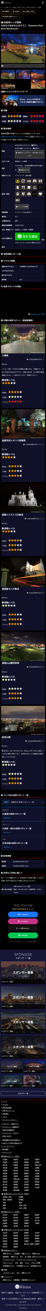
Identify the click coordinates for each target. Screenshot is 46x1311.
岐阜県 (15, 1173)
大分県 (37, 1187)
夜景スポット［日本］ (11, 1156)
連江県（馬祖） (29, 1244)
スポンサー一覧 (23, 1093)
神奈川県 (38, 1165)
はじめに (5, 1104)
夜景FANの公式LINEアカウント (13, 137)
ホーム (4, 1101)
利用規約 (5, 1114)
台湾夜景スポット (9, 1266)
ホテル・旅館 (35, 1263)
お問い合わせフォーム (20, 886)
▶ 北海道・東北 (28, 11)
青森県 (15, 1159)
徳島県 (37, 1182)
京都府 (15, 1176)
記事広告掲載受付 (8, 1130)
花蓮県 (37, 1223)
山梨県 (37, 1168)
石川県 (26, 1170)
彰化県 (37, 1220)
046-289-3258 (24, 1293)
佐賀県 (5, 1187)
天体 (16, 1263)
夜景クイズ (14, 1256)
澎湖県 (5, 1226)
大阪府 (5, 1176)
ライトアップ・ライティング (26, 1260)
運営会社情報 (6, 1108)
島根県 (37, 1179)
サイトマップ (6, 1152)
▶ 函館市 (6, 11)
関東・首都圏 (7, 1199)
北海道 (5, 1159)
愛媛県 (15, 1184)
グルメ (27, 1263)
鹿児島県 (16, 1190)
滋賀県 (37, 1176)
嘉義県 (37, 1238)
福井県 (37, 1170)
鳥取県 (26, 1179)
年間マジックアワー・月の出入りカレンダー (30, 154)
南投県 (5, 1223)
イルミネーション (9, 1260)
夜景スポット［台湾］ (11, 1212)
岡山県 (5, 1182)
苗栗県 (15, 1223)
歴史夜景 (28, 175)
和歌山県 (16, 1179)
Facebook (24, 914)
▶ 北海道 (16, 11)
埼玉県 (5, 1168)
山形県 (15, 1162)
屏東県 (15, 1220)
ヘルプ (4, 1117)
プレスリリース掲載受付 (10, 1127)
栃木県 (5, 1165)
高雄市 (5, 1220)
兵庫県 (26, 1176)
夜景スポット (7, 1253)
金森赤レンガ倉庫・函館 (23, 230)
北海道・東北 (7, 1197)
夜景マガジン (7, 1280)
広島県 (15, 1182)
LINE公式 (24, 935)
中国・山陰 (22, 1205)
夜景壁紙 (17, 1280)
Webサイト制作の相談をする (12, 1143)
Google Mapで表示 (38, 314)
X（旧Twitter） (24, 928)
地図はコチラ (24, 170)
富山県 (15, 1170)
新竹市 (5, 1217)
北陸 (4, 1202)
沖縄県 (26, 1190)
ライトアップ (19, 175)
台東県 (26, 1220)
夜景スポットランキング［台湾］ (17, 1230)
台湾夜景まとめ (35, 1266)
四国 (4, 1208)
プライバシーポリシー (9, 1120)
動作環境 (5, 1149)
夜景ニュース (26, 1253)
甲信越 (21, 1199)
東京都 (26, 1165)
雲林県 (26, 1238)
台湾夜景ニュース (23, 1266)
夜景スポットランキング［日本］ (17, 1194)
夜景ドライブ (26, 1273)
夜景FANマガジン (10, 1250)
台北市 (5, 1215)
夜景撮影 (6, 1256)
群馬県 (15, 1165)
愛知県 (5, 1173)
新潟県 (26, 1168)
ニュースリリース (8, 1146)
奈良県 (5, 1179)
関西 (4, 1205)
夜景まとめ (36, 1253)
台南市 (37, 1217)
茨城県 (37, 1162)
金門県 (15, 1226)
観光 (21, 1263)
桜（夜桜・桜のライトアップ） (35, 1256)
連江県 (26, 1226)
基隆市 (37, 1215)
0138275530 (19, 225)
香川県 (5, 1184)
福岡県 (37, 1184)
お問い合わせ (6, 1136)
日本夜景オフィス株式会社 (20, 1299)
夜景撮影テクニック (28, 1280)
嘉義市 (15, 1247)
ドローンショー (8, 1263)
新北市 (15, 1215)
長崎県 (15, 1187)
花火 (21, 1256)
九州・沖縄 (22, 1208)
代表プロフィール (8, 1111)
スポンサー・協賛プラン (10, 1124)
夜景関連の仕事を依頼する (11, 1140)
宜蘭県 (26, 1223)
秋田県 (5, 1162)
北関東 (21, 1197)
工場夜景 (17, 1253)
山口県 (26, 1182)
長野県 (5, 1170)
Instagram (24, 921)
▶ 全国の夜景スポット (10, 16)
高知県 (26, 1184)
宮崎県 (5, 1190)
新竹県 (15, 1217)
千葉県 (15, 1168)
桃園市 (26, 1215)
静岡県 (26, 1173)
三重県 (37, 1173)
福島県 (26, 1162)
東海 (20, 1202)
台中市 (26, 1217)
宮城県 (37, 1159)
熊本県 (26, 1187)
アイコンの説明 (22, 207)
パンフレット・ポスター (10, 1133)
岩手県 (26, 1159)
